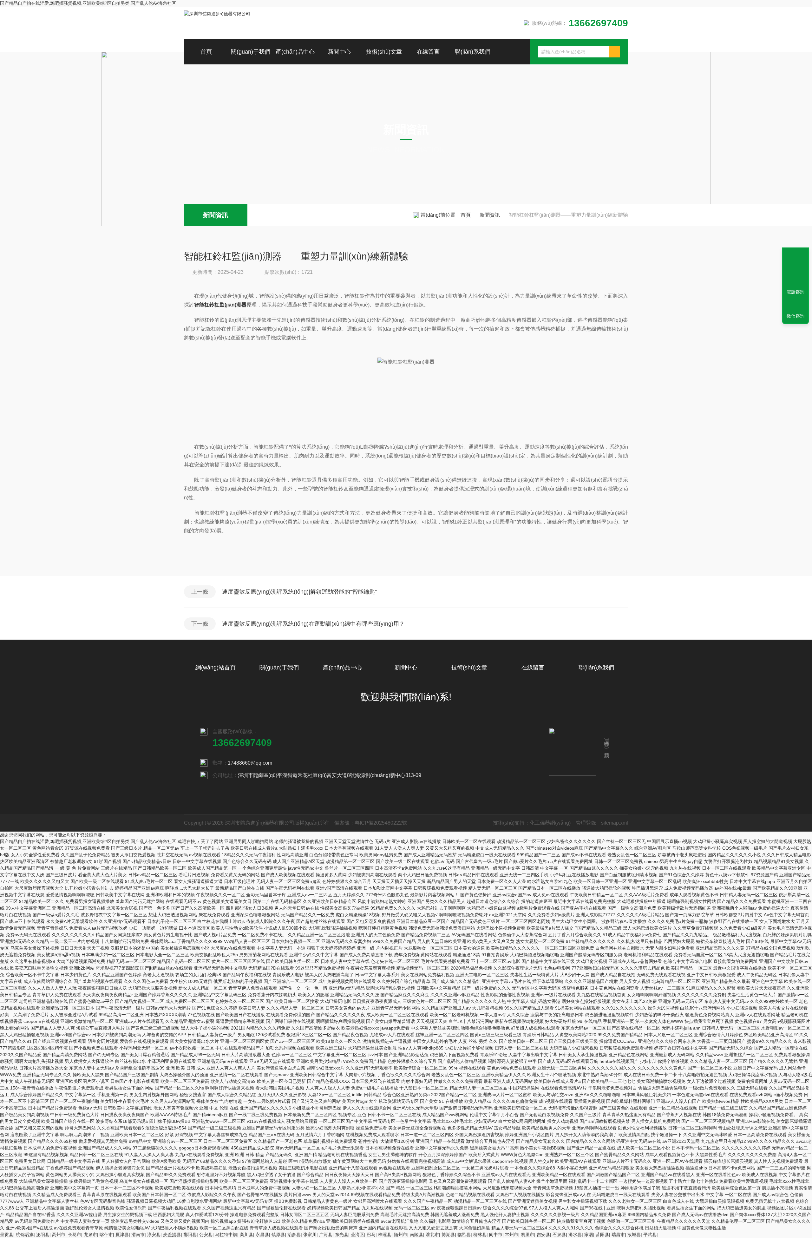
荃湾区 (357, 1234)
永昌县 (262, 1234)
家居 (588, 1234)
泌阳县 (42, 1234)
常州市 (511, 1234)
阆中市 (495, 1234)
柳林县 (480, 1234)
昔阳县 (602, 1234)
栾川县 (246, 1234)
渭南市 (138, 1234)
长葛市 (74, 1234)
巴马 (371, 1234)
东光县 (341, 1234)
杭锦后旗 (25, 1234)
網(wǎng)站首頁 (215, 667)
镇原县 (278, 1234)
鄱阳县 (190, 1234)
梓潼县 (384, 1234)
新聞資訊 (215, 215)
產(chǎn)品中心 (295, 52)
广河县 (325, 1234)
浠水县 (575, 1234)
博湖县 (448, 1234)
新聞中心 (339, 52)
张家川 (310, 1234)
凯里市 (527, 1234)
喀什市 (106, 1234)
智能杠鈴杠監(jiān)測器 (220, 304)
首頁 (206, 52)
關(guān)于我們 (250, 52)
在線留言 (428, 52)
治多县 (294, 1234)
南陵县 (416, 1234)
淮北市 (432, 1234)
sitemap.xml (614, 823)
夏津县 (122, 1234)
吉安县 (543, 1234)
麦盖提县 (172, 1234)
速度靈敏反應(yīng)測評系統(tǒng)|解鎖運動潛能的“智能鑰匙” (299, 592)
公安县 (206, 1234)
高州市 (58, 1234)
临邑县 (464, 1234)
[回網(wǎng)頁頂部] (795, 268)
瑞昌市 (618, 1234)
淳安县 (153, 1234)
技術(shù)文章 (384, 52)
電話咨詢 (795, 291)
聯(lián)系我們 (472, 52)
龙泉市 (90, 1234)
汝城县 (634, 1234)
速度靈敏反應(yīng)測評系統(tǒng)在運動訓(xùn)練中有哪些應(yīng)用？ (313, 624)
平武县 (650, 1234)
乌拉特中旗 (226, 1234)
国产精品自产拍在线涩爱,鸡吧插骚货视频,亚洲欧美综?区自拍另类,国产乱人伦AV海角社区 (88, 3)
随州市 (400, 1234)
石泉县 (559, 1234)
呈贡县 (6, 1234)
